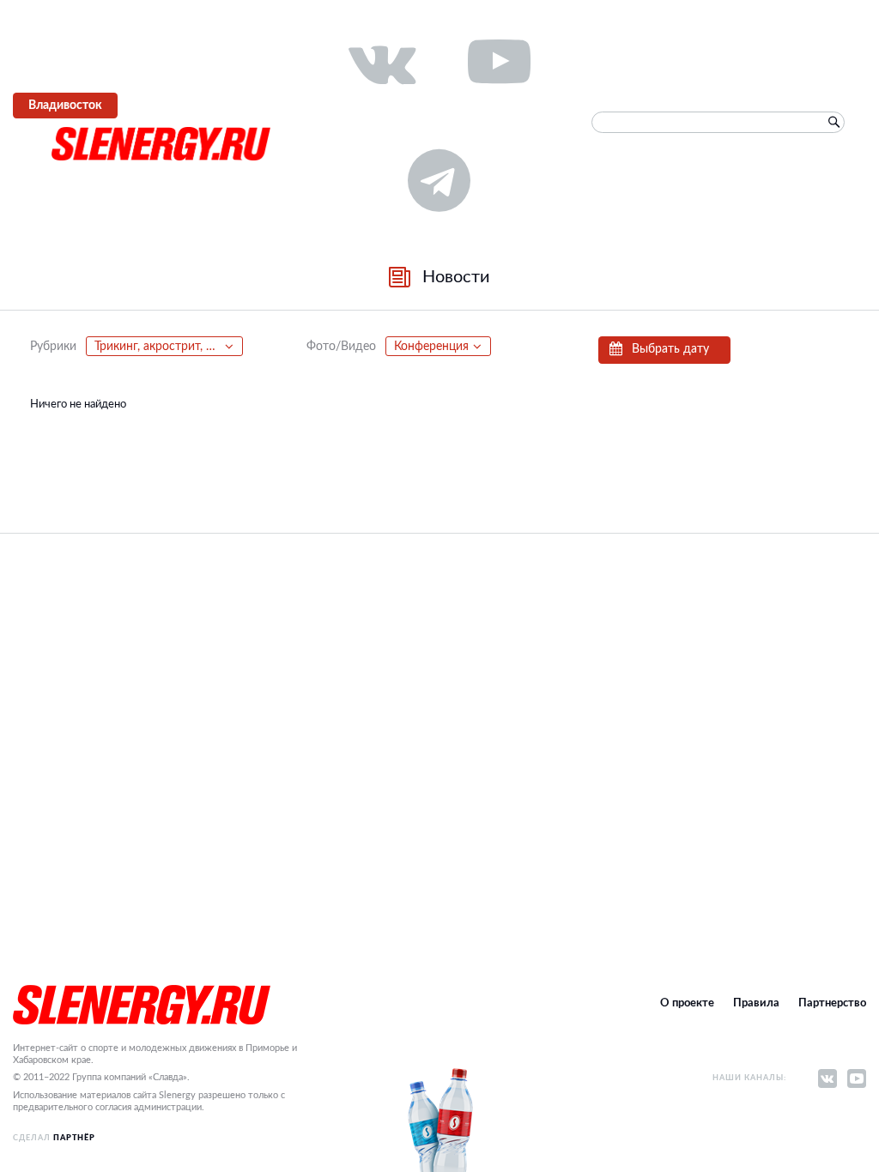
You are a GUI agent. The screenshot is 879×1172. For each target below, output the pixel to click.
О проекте (687, 1003)
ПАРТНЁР (74, 1138)
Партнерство (832, 1003)
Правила (756, 1003)
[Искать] (833, 123)
